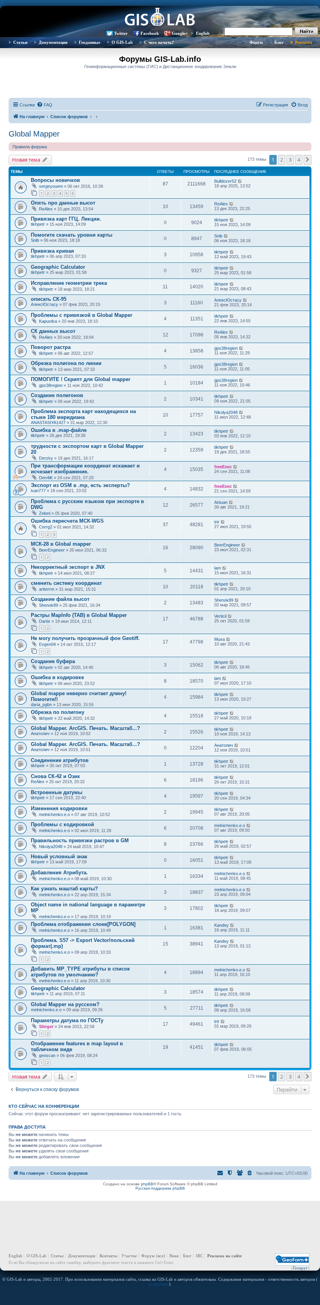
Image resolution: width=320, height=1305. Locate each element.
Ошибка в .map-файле (59, 430)
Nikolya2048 (226, 412)
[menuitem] (44, 105)
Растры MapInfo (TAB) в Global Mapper (79, 615)
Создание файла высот (60, 599)
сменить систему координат (66, 583)
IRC (199, 1255)
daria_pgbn (41, 704)
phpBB (147, 1184)
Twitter (121, 33)
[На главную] (160, 17)
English (203, 33)
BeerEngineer (52, 550)
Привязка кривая (52, 251)
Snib (35, 240)
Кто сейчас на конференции (44, 1106)
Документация (53, 42)
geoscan (47, 1055)
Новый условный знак (59, 856)
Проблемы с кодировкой (62, 824)
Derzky (46, 458)
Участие (129, 1255)
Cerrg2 (45, 527)
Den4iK (46, 477)
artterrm (46, 589)
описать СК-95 (48, 299)
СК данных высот (53, 331)
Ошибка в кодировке (57, 677)
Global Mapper (34, 133)
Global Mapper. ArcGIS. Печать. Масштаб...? (85, 728)
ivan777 (38, 490)
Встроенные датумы (56, 792)
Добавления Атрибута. (59, 872)
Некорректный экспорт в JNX (68, 567)
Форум (256, 42)
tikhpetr (38, 224)
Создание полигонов (57, 395)
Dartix (44, 621)
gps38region (226, 348)
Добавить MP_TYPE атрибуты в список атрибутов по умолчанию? (80, 972)
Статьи (20, 42)
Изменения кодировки (59, 808)
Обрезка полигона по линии (66, 363)
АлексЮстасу (44, 304)
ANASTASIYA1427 (48, 422)
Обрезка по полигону (57, 712)
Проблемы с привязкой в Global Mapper (81, 315)
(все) (160, 1255)
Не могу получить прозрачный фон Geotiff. (85, 638)
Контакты (108, 1255)
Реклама (303, 42)
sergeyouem (51, 186)
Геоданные (89, 42)
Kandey (221, 925)
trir (216, 521)
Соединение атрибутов (60, 760)
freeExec (223, 466)
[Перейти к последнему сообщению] (240, 181)
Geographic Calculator (58, 267)
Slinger (46, 1026)
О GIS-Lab (122, 42)
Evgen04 (47, 644)
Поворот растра (51, 347)
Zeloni (44, 513)
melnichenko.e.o (54, 814)
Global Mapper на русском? (65, 1004)
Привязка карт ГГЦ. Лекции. (66, 219)
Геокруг (300, 1267)
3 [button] (290, 159)
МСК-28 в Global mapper (61, 544)
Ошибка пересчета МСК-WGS (67, 521)
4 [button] (298, 159)
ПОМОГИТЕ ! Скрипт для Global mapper (80, 379)
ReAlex (46, 209)
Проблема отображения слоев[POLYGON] (83, 924)
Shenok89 (48, 605)
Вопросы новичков (55, 180)
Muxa (219, 639)
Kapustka (48, 321)
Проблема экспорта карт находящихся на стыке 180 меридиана (83, 414)
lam (217, 568)
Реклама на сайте (224, 1255)
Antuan (221, 502)
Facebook (149, 33)
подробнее (159, 1284)
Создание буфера (53, 661)
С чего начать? (159, 42)
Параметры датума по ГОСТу (67, 1020)
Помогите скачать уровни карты (71, 235)
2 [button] (281, 159)
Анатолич (40, 733)
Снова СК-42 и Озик (55, 776)
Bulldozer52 (225, 181)
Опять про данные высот (63, 203)
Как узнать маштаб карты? (64, 889)
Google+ (180, 33)
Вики (174, 1255)
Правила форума (29, 146)
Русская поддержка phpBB (160, 1188)
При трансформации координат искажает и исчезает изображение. (85, 469)
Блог (279, 42)
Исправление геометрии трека (69, 283)
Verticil (220, 616)
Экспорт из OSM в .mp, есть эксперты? (80, 485)
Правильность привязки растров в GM (80, 840)
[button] (307, 159)
